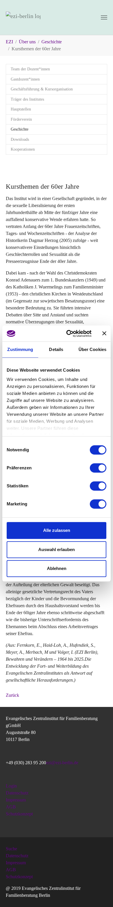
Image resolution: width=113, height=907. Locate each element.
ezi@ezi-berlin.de (62, 762)
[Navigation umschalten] (104, 17)
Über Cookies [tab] (92, 349)
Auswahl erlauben (56, 549)
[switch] (98, 468)
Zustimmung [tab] (20, 349)
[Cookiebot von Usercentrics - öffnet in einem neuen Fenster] (68, 333)
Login (11, 785)
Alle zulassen (56, 530)
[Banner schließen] (104, 334)
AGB (11, 806)
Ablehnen (56, 568)
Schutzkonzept (19, 813)
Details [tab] (56, 349)
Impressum (16, 799)
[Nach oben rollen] (100, 894)
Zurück (12, 695)
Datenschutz (17, 792)
